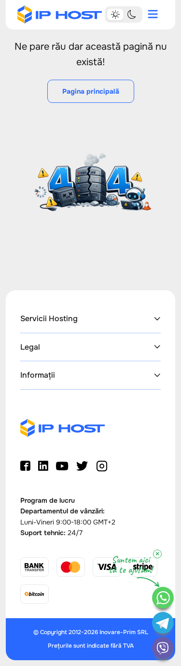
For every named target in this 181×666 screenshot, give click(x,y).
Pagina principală (90, 91)
